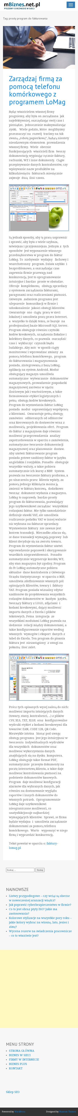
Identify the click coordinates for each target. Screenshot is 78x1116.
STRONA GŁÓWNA (21, 1050)
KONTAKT (16, 1068)
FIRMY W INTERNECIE (24, 1059)
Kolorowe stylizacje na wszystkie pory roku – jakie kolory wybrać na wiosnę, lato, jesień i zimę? (40, 922)
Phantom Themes (67, 1111)
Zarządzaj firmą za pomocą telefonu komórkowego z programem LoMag (37, 90)
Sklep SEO (13, 1092)
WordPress (19, 1111)
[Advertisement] (39, 989)
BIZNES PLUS (18, 1064)
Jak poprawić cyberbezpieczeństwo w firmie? (40, 904)
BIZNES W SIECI (20, 1055)
